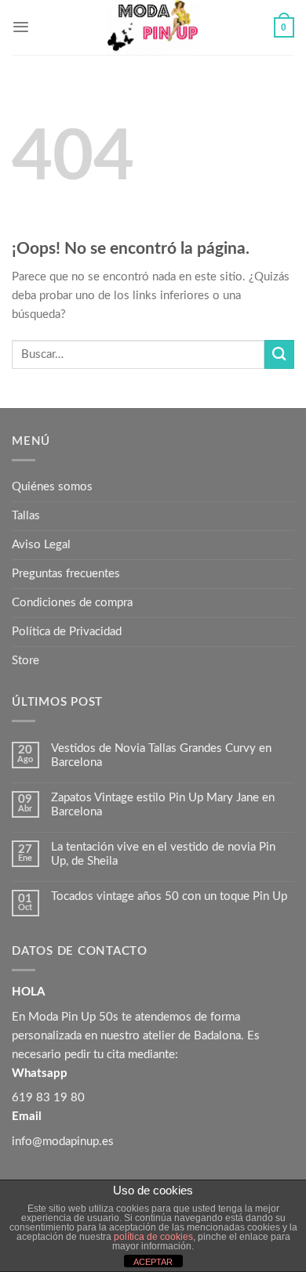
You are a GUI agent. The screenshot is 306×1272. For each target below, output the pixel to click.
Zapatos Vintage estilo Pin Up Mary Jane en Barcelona (163, 805)
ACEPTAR (153, 1262)
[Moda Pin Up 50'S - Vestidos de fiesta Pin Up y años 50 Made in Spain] (153, 27)
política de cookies (153, 1236)
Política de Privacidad (67, 632)
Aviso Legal (41, 545)
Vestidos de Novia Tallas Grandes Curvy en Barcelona (161, 755)
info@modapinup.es (63, 1141)
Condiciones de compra (72, 603)
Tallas (26, 516)
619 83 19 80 (48, 1098)
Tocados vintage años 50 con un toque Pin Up (169, 896)
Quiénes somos (52, 487)
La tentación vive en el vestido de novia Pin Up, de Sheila (163, 854)
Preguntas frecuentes (66, 574)
